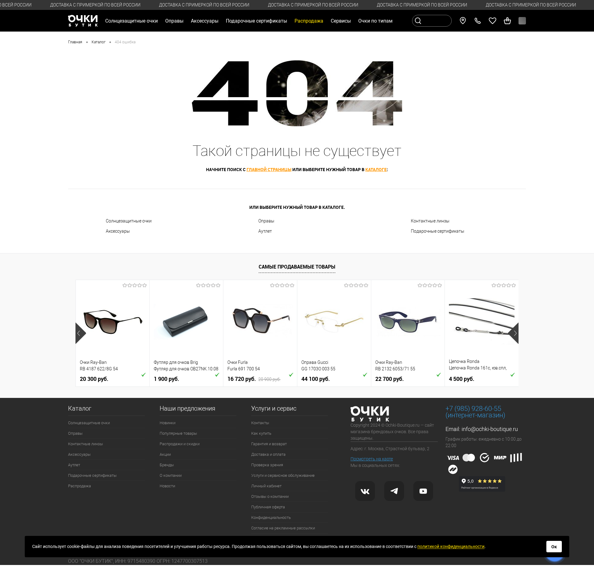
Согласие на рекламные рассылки (283, 528)
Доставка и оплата (268, 454)
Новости (167, 486)
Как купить (261, 433)
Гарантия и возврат (269, 444)
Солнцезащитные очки (129, 220)
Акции (165, 454)
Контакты (260, 422)
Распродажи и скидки (180, 444)
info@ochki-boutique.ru (490, 429)
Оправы (266, 220)
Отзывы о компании (270, 496)
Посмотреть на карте (372, 458)
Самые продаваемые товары (297, 266)
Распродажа (79, 486)
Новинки (167, 422)
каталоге (376, 169)
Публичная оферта (268, 507)
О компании (171, 475)
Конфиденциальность (271, 517)
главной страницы (269, 169)
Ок (554, 546)
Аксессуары (118, 231)
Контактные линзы (430, 220)
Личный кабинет (266, 486)
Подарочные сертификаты (256, 21)
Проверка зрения (267, 465)
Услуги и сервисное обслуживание (283, 475)
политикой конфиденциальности (450, 546)
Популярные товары (178, 433)
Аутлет (265, 231)
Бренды (167, 465)
